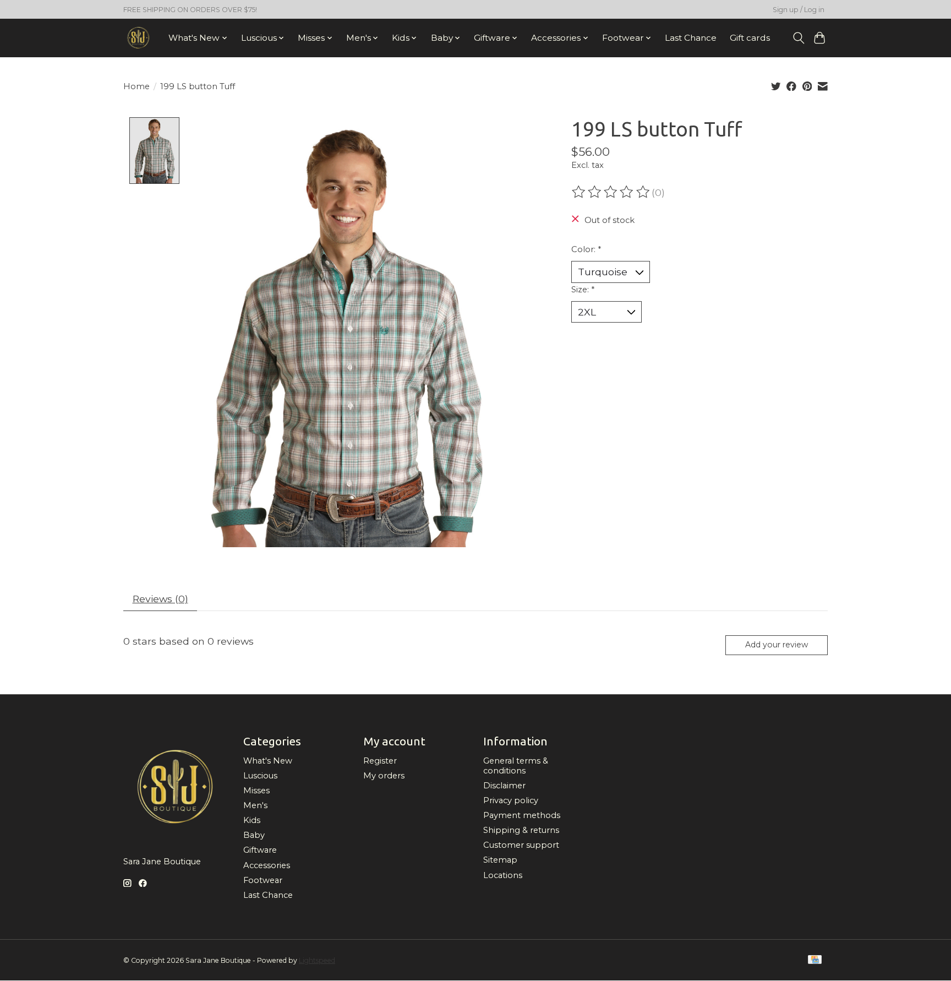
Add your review (776, 645)
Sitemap (500, 860)
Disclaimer (504, 786)
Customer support (521, 845)
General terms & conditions (515, 766)
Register (380, 761)
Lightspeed (317, 960)
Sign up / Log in (798, 10)
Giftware (260, 850)
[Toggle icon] (798, 38)
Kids (251, 820)
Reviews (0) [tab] (160, 598)
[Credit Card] (815, 960)
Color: (586, 249)
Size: (582, 290)
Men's (255, 805)
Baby (254, 835)
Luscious (260, 776)
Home (136, 86)
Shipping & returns (521, 830)
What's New (267, 761)
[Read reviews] (611, 192)
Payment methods (521, 815)
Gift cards (750, 37)
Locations (502, 875)
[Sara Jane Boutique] (138, 38)
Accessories (266, 865)
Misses (256, 790)
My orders (384, 776)
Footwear (262, 880)
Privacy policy (510, 800)
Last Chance (691, 37)
